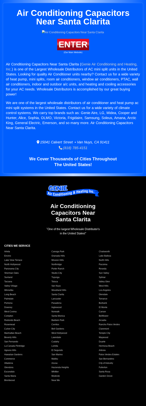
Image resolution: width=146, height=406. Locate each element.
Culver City (9, 329)
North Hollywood (12, 264)
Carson (102, 311)
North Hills (104, 260)
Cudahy (55, 341)
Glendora (8, 367)
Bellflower (103, 316)
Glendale (103, 294)
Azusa (54, 363)
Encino (7, 256)
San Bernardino (106, 359)
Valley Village (10, 286)
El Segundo (57, 350)
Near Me (55, 380)
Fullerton (103, 367)
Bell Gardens (57, 329)
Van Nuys (56, 286)
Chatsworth (104, 251)
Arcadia (102, 320)
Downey (8, 307)
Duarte (102, 341)
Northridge (56, 264)
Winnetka (8, 290)
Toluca (54, 281)
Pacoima (103, 264)
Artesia (102, 350)
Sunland (8, 277)
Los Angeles (105, 290)
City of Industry (106, 363)
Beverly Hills (10, 337)
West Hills (103, 286)
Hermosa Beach (106, 346)
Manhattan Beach (12, 333)
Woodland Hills (58, 290)
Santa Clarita (57, 294)
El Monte (103, 307)
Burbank (103, 303)
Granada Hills (58, 256)
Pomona (8, 303)
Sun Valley (104, 273)
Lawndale (56, 337)
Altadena (8, 363)
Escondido (9, 371)
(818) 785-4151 (74, 148)
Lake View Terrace (13, 260)
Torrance (103, 298)
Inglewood (56, 307)
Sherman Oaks (11, 273)
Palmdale (9, 298)
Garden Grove (106, 376)
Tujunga (55, 277)
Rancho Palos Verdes (109, 324)
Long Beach (10, 294)
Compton (8, 316)
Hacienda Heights (60, 367)
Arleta (7, 251)
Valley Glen (104, 281)
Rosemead (9, 324)
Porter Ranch (57, 268)
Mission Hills (57, 260)
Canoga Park (57, 251)
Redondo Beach (12, 320)
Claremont (104, 329)
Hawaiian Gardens (13, 354)
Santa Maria (10, 376)
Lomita (54, 346)
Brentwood (9, 380)
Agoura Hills (10, 350)
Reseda (102, 268)
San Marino (57, 354)
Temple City (104, 333)
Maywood (103, 337)
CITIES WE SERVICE (17, 245)
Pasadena (56, 303)
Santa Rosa (104, 371)
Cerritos (55, 324)
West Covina (10, 311)
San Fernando (11, 341)
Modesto (55, 376)
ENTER (73, 44)
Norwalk (55, 311)
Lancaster (56, 298)
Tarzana (8, 281)
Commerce (9, 359)
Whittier (55, 371)
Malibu (54, 359)
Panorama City (11, 268)
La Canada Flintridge (14, 346)
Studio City (56, 273)
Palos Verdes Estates (109, 354)
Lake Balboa (105, 256)
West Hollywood (59, 333)
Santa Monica (58, 316)
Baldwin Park (57, 320)
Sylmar (102, 277)
